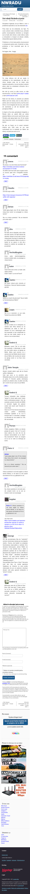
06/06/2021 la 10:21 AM (20, 487)
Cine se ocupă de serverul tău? (18, 869)
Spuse (3, 843)
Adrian (7, 454)
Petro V (8, 505)
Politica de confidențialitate (17, 888)
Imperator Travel (5, 815)
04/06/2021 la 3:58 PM (20, 229)
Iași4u (2, 814)
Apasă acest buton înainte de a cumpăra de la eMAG (15, 722)
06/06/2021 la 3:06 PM (23, 535)
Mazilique (3, 839)
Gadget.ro (3, 810)
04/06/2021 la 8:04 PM (20, 309)
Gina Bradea (4, 812)
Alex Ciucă (4, 805)
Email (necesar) (6, 659)
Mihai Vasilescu (5, 820)
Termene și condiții (6, 888)
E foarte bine (4, 836)
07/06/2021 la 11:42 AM (20, 344)
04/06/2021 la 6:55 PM (23, 294)
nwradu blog (16, 879)
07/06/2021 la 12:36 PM (20, 583)
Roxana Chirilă (5, 841)
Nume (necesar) (6, 653)
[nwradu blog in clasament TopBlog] (15, 733)
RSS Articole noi (20, 860)
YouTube (4, 860)
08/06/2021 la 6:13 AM (21, 425)
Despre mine (5, 855)
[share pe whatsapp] (19, 135)
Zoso (2, 826)
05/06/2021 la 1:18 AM (21, 254)
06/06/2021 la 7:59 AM (23, 369)
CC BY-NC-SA (20, 885)
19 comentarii (20, 20)
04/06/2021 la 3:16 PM (23, 187)
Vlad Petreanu (5, 824)
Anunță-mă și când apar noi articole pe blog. (15, 674)
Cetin (2, 834)
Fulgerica (3, 838)
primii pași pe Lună (12, 95)
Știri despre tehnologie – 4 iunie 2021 (8, 14)
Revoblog (3, 822)
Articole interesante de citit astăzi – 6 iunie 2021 (23, 15)
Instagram (14, 860)
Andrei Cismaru (5, 807)
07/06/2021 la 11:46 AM (20, 394)
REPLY (6, 181)
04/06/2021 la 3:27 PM (23, 206)
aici (27, 25)
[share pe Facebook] (6, 135)
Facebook (8, 860)
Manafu (3, 817)
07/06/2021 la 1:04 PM (20, 501)
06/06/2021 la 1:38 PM (20, 279)
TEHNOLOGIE (12, 20)
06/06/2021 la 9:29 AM (23, 448)
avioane (11, 139)
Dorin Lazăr (4, 809)
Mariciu (3, 819)
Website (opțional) (7, 665)
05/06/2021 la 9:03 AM (21, 321)
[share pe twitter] (12, 135)
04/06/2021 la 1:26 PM (23, 161)
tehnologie (18, 139)
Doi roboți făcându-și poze (13, 18)
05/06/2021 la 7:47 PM (20, 266)
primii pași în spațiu (23, 93)
